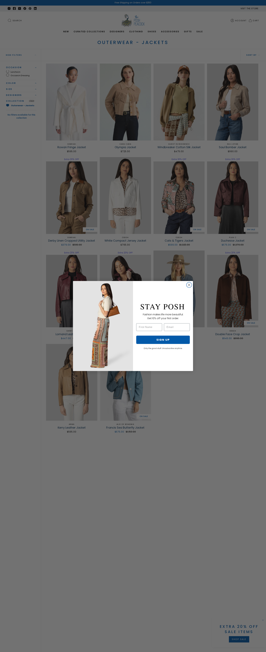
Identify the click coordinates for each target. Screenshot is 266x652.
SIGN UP (163, 340)
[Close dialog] (189, 285)
